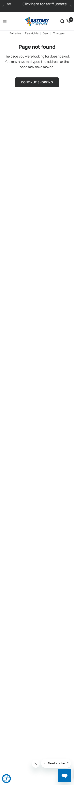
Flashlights (31, 33)
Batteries (15, 33)
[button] (62, 21)
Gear (46, 33)
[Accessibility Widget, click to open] (6, 778)
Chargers (59, 33)
